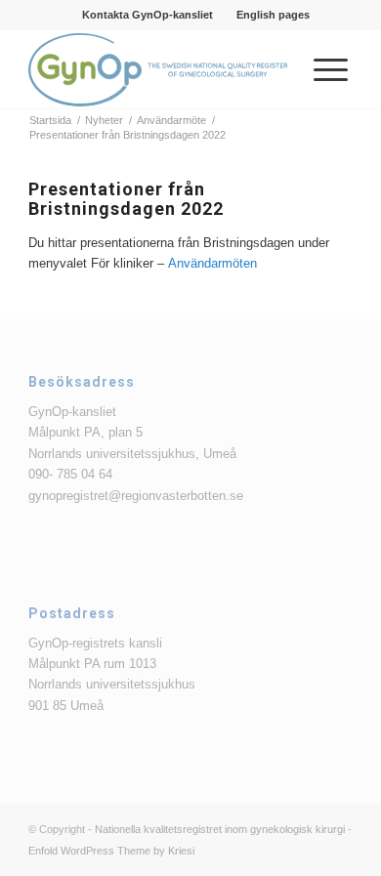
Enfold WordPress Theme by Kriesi (111, 850)
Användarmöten (212, 263)
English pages (273, 15)
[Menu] (321, 69)
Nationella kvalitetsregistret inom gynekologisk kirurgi (220, 829)
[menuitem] (148, 15)
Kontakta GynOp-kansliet (147, 15)
